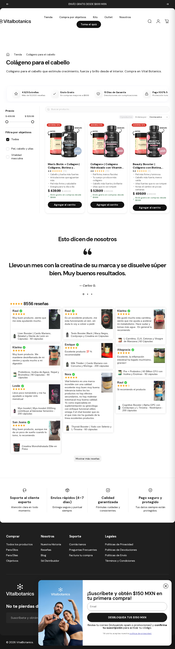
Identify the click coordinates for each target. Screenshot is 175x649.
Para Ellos (12, 550)
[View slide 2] (87, 294)
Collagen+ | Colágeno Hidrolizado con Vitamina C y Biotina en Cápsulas (106, 166)
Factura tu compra (81, 555)
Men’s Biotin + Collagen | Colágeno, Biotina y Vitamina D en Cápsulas (63, 166)
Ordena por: (141, 117)
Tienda (18, 54)
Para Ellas (12, 555)
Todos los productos (19, 544)
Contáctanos (77, 544)
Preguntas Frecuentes (83, 550)
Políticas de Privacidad (119, 544)
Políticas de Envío (116, 555)
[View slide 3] (92, 294)
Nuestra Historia (51, 544)
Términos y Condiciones (120, 561)
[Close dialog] (165, 586)
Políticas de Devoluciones (121, 550)
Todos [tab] (15, 139)
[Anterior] (7, 4)
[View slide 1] (83, 294)
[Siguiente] (167, 4)
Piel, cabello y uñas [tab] (22, 148)
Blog (43, 555)
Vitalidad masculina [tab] (17, 156)
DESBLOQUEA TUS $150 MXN (127, 617)
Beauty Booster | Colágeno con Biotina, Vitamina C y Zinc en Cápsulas (147, 166)
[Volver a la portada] (8, 54)
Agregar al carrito (65, 204)
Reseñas (46, 550)
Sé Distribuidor (50, 561)
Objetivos (12, 561)
